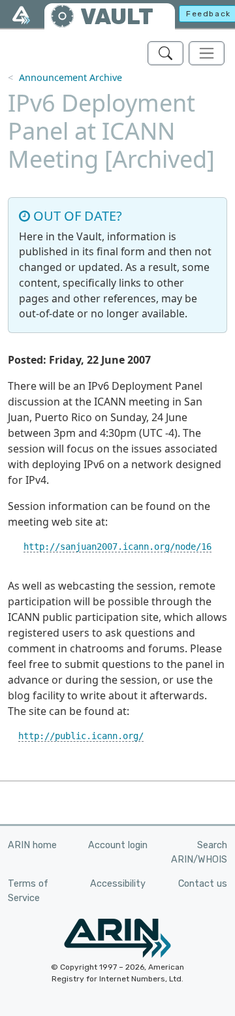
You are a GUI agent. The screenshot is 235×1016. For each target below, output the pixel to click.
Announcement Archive (70, 77)
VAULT (116, 16)
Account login (118, 845)
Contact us (202, 883)
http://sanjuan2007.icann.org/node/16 (118, 546)
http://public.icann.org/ (81, 736)
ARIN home (32, 845)
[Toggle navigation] (207, 53)
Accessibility (118, 883)
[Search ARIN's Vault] (165, 53)
